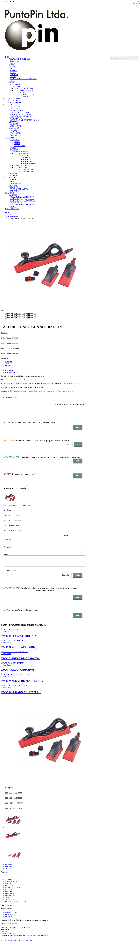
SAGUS (10, 177)
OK (77, 427)
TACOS (12, 81)
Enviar (77, 575)
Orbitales (17, 142)
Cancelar (65, 575)
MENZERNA (12, 122)
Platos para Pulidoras (25, 171)
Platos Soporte (20, 167)
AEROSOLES (15, 132)
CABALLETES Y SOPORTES (21, 112)
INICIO (8, 57)
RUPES (9, 138)
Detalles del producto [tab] (12, 372)
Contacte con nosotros (13, 912)
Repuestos (13, 175)
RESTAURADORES (26, 94)
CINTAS (13, 77)
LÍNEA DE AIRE (16, 203)
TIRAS (12, 69)
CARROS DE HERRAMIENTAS (22, 116)
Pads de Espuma (28, 161)
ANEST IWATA (12, 98)
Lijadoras (13, 148)
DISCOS (13, 73)
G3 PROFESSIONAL (23, 90)
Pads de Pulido (21, 154)
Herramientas (14, 61)
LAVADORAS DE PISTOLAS (21, 114)
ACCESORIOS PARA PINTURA (22, 205)
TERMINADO (23, 96)
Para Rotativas (23, 155)
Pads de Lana (27, 159)
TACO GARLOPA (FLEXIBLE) (19, 647)
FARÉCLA (11, 83)
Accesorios (13, 173)
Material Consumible (19, 152)
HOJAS (12, 67)
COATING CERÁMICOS (19, 189)
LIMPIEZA (22, 92)
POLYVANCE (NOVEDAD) (17, 59)
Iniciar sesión (9, 914)
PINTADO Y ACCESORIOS (20, 106)
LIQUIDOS (14, 124)
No (68, 444)
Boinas (12, 181)
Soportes (13, 179)
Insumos (12, 63)
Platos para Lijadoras (25, 169)
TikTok (7, 868)
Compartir (8, 362)
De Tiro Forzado (19, 146)
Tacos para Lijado (16, 183)
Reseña (7, 554)
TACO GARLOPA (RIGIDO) (17, 669)
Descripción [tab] (9, 370)
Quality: (66, 535)
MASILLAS (14, 130)
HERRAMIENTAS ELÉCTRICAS (22, 201)
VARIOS (13, 207)
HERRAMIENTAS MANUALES (22, 199)
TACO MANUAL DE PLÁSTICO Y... (22, 681)
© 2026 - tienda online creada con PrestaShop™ (17, 940)
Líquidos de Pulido (20, 165)
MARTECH (11, 195)
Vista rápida (6, 631)
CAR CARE (14, 136)
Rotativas (17, 144)
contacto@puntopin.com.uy (40, 935)
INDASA (10, 65)
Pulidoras (15, 140)
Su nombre (8, 547)
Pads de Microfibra (29, 163)
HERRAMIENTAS (17, 118)
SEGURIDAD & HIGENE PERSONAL (24, 120)
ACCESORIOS (15, 85)
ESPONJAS (14, 75)
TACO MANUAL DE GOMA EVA (20, 658)
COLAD (10, 104)
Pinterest (8, 366)
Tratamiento (9, 540)
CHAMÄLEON (12, 128)
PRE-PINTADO (15, 108)
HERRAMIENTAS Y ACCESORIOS (23, 79)
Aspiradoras (14, 150)
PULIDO (15, 86)
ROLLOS (13, 71)
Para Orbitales (25, 157)
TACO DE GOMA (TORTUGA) (19, 636)
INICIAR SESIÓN (12, 209)
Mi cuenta (8, 916)
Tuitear (7, 364)
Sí (78, 444)
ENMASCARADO (17, 110)
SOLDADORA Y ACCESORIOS (22, 197)
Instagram (8, 866)
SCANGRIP (9, 193)
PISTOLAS (14, 100)
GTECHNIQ (11, 187)
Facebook (8, 864)
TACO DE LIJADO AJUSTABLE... (21, 692)
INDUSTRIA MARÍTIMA (23, 88)
